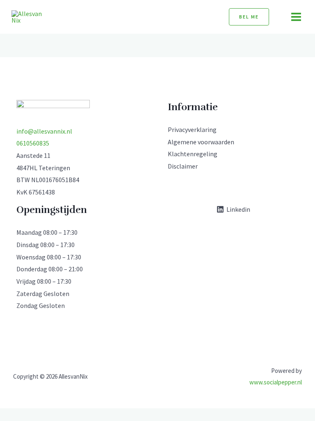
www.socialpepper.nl (275, 382)
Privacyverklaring (192, 129)
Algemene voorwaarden (201, 142)
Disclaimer (183, 166)
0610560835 (32, 143)
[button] (249, 16)
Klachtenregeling (192, 154)
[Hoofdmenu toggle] (296, 17)
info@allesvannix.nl (44, 131)
